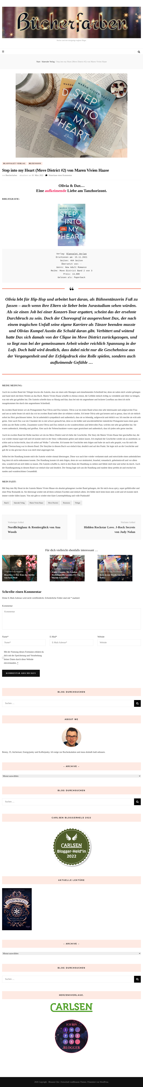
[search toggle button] (139, 52)
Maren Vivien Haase (36, 503)
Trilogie (77, 503)
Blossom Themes (79, 1082)
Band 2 (6, 503)
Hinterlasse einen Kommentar (60, 175)
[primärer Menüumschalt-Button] (3, 51)
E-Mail (53, 636)
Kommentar (7, 606)
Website (100, 636)
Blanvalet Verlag (76, 254)
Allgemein (8, 571)
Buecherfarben (11, 175)
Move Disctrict (53, 503)
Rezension (35, 163)
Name (5, 636)
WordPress (104, 1082)
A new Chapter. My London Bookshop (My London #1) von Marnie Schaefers (66, 575)
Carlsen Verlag (106, 571)
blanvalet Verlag (14, 163)
